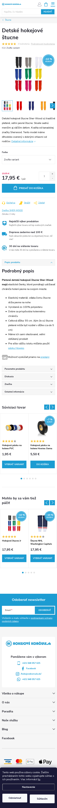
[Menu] (53, 4)
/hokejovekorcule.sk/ (31, 673)
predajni (44, 357)
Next (52, 407)
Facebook (31, 668)
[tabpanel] (14, 444)
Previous (46, 407)
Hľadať (48, 11)
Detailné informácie (22, 141)
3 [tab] (27, 478)
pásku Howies (16, 348)
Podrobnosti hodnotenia (43, 44)
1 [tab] (21, 478)
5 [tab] (33, 478)
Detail (14, 464)
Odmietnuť (15, 798)
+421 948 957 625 (31, 663)
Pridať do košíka (31, 188)
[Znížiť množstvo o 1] (52, 178)
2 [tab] (24, 478)
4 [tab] (30, 478)
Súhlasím (42, 799)
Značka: (12, 210)
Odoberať (44, 610)
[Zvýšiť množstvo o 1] (52, 174)
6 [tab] (35, 478)
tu (39, 779)
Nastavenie (28, 787)
